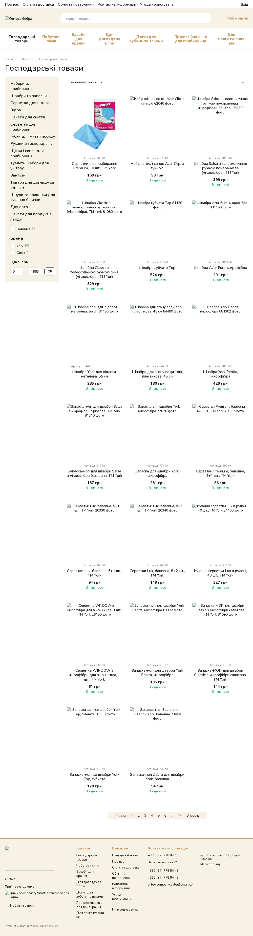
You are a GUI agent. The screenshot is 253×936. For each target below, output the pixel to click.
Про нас (12, 4)
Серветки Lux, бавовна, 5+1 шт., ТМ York (94, 572)
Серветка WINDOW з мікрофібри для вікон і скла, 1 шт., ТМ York (94, 674)
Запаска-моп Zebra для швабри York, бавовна (157, 776)
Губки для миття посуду (32, 136)
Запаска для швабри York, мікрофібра (157, 473)
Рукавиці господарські (31, 143)
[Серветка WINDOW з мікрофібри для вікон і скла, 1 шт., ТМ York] (94, 631)
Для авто (19, 206)
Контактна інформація (117, 4)
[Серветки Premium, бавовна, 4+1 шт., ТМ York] (220, 432)
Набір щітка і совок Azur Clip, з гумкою (157, 165)
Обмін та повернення (76, 4)
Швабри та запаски (28, 95)
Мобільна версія (21, 905)
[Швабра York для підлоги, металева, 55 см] (94, 332)
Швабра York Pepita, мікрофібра (220, 373)
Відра (15, 109)
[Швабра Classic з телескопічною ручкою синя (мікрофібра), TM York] (94, 228)
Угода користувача (156, 4)
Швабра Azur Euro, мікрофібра (220, 267)
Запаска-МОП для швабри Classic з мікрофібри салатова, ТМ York (220, 674)
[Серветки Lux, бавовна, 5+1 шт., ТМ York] (94, 531)
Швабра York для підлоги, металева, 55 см (94, 373)
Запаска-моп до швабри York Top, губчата (94, 776)
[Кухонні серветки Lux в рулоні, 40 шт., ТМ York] (220, 531)
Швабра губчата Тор (157, 267)
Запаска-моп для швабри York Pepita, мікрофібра (157, 672)
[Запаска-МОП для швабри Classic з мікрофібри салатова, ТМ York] (220, 631)
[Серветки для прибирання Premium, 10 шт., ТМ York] (94, 124)
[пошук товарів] (206, 18)
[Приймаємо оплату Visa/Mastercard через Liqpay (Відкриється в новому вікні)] (37, 894)
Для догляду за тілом (109, 38)
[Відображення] (239, 82)
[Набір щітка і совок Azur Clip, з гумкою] (157, 124)
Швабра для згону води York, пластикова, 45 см (157, 373)
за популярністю (83, 82)
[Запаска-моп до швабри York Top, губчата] (94, 735)
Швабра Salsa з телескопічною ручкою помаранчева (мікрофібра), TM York (220, 168)
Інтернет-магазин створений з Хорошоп (31, 925)
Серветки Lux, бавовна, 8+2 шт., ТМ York (157, 572)
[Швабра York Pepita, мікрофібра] (220, 332)
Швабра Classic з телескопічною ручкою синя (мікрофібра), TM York (94, 272)
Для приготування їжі (231, 38)
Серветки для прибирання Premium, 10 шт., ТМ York (94, 165)
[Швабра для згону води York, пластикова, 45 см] (157, 332)
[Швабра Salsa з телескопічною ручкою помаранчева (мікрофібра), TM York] (220, 124)
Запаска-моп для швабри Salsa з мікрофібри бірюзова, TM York (94, 473)
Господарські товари (22, 38)
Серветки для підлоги (31, 102)
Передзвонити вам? (162, 862)
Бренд (16, 238)
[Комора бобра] (29, 858)
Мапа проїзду (210, 864)
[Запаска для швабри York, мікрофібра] (157, 432)
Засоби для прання (78, 38)
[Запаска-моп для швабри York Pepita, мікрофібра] (157, 631)
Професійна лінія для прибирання (190, 38)
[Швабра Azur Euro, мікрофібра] (220, 228)
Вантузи (17, 175)
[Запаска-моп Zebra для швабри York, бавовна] (157, 735)
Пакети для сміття (27, 116)
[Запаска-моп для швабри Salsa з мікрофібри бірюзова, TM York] (94, 432)
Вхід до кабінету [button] (125, 855)
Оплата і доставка (38, 4)
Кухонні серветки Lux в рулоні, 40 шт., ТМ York (220, 572)
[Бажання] (228, 4)
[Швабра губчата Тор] (157, 228)
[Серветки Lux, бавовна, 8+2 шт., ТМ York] (157, 531)
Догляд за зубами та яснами (146, 38)
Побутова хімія (51, 38)
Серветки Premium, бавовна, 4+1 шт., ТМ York (220, 473)
